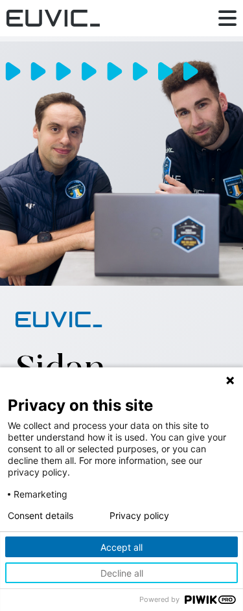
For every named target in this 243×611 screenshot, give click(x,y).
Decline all (121, 573)
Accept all (121, 547)
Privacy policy (139, 516)
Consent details (40, 516)
